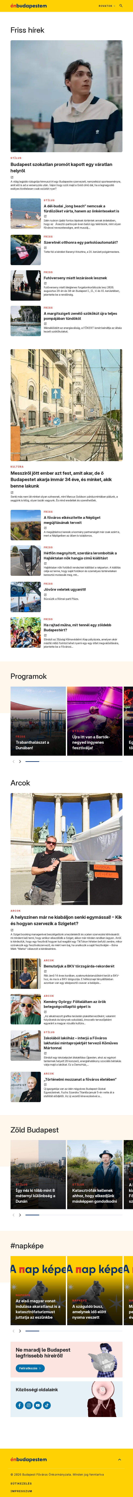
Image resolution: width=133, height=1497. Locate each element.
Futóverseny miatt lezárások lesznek (75, 278)
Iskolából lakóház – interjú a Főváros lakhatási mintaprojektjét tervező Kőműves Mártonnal (81, 1043)
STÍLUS (16, 158)
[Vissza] (13, 761)
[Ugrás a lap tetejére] (119, 1460)
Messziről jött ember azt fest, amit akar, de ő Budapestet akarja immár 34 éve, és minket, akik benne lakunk (61, 479)
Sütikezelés (21, 1483)
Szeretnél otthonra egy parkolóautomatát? (81, 242)
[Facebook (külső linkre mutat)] (20, 1405)
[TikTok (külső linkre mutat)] (47, 1405)
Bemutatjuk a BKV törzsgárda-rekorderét (79, 966)
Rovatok (105, 6)
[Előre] (20, 761)
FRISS (48, 236)
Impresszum (21, 1491)
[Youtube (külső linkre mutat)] (38, 1405)
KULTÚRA (17, 466)
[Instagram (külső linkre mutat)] (29, 1405)
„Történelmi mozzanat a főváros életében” (80, 1079)
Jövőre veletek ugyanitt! (65, 589)
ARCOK (16, 910)
